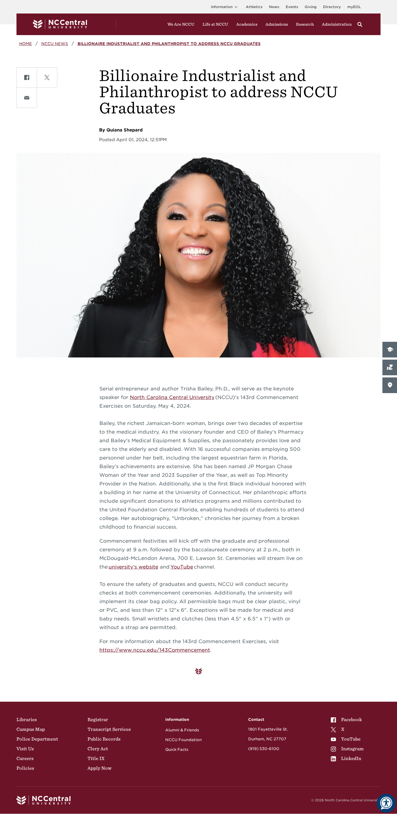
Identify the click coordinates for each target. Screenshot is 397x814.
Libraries (26, 719)
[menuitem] (347, 719)
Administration (337, 24)
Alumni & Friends (182, 730)
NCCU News (54, 43)
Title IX (96, 758)
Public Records (104, 739)
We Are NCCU (180, 24)
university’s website (133, 567)
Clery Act (98, 748)
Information (222, 7)
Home (25, 43)
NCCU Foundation (183, 740)
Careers (24, 758)
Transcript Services (109, 729)
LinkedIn (351, 758)
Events (292, 7)
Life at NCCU (215, 24)
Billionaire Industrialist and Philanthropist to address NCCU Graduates (169, 43)
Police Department (37, 739)
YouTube (181, 567)
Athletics (254, 7)
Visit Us (25, 748)
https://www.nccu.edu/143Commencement (154, 650)
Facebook (351, 719)
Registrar (98, 719)
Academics (246, 24)
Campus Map (30, 729)
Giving (311, 7)
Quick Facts (176, 749)
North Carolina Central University (172, 397)
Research (305, 24)
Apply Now (100, 768)
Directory (332, 7)
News (274, 7)
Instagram (352, 748)
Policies (25, 768)
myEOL (354, 7)
